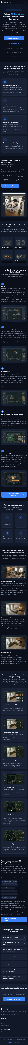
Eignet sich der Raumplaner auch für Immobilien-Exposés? (12, 977)
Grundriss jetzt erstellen (13, 38)
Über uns (3, 1031)
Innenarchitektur (5, 168)
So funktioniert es (14, 43)
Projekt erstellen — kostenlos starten (11, 919)
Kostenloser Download (11, 185)
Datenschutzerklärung (14, 1042)
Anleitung (3, 1023)
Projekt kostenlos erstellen (13, 999)
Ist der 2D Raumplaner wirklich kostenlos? (11, 943)
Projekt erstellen (5, 1025)
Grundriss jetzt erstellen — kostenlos (13, 494)
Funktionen (3, 1021)
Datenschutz (4, 1034)
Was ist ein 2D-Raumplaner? (10, 937)
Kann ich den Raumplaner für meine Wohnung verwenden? (12, 950)
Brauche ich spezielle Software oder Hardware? (12, 964)
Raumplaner (7, 2)
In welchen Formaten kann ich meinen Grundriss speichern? (13, 970)
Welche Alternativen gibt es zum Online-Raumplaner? (11, 957)
